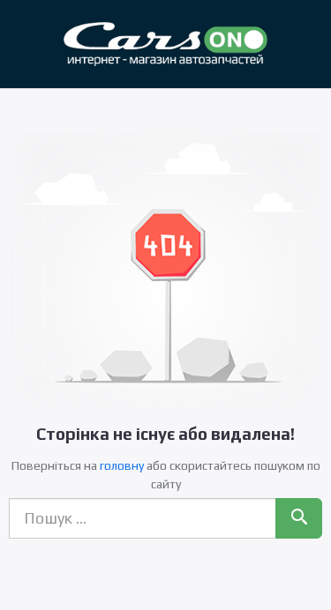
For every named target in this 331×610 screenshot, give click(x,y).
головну (122, 465)
